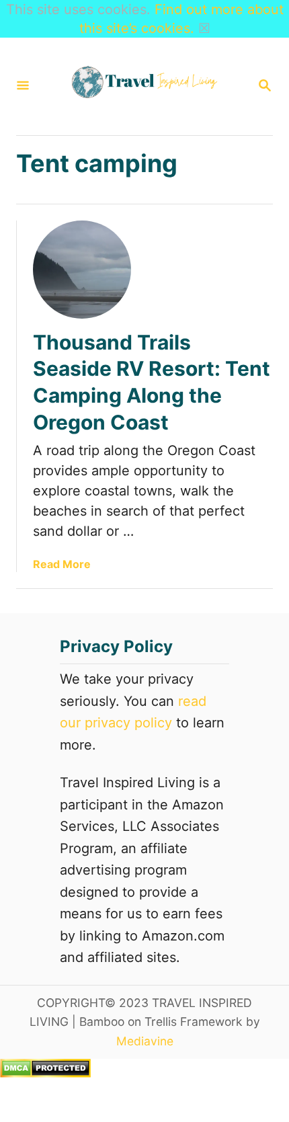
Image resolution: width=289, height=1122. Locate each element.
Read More (62, 564)
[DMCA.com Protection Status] (45, 1073)
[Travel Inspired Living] (143, 86)
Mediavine (144, 1041)
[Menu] (23, 86)
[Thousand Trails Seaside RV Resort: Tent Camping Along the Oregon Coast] (82, 270)
